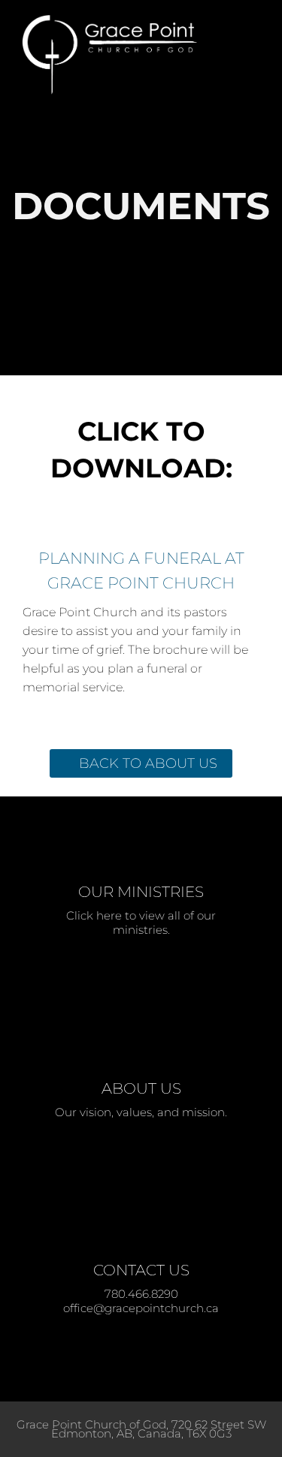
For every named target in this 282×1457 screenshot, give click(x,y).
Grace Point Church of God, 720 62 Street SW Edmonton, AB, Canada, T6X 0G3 (141, 1428)
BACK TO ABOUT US (148, 763)
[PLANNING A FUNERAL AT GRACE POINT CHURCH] (141, 527)
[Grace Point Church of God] (120, 55)
